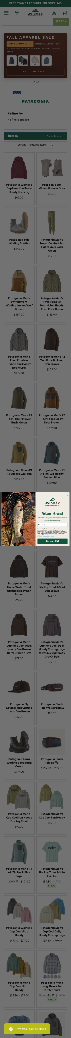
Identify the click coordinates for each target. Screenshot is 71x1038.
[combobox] (40, 524)
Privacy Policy (46, 536)
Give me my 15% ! (52, 541)
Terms (52, 536)
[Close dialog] (67, 494)
